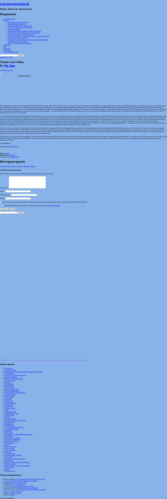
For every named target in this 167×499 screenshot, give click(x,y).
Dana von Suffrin (11, 446)
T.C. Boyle (9, 457)
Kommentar (4, 188)
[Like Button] (1, 72)
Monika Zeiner (10, 422)
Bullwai (6, 491)
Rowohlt (11, 155)
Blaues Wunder (8, 386)
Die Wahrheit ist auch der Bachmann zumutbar (18, 434)
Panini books (10, 467)
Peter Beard (9, 460)
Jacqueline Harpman (12, 429)
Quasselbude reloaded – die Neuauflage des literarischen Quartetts (28, 40)
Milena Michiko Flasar (13, 391)
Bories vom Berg (8, 70)
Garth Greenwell (11, 370)
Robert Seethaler (11, 419)
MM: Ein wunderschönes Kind (13, 379)
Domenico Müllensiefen (13, 439)
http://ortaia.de (14, 146)
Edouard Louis (10, 453)
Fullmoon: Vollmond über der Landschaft (16, 462)
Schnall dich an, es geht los (12, 438)
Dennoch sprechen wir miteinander (14, 392)
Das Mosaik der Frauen (11, 413)
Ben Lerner (9, 432)
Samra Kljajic (10, 373)
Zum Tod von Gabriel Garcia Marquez (19, 43)
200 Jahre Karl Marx (14, 29)
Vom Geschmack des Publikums (17, 41)
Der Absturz (7, 452)
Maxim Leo (9, 405)
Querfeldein (7, 399)
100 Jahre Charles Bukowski (16, 24)
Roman (7, 153)
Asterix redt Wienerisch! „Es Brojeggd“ (20, 26)
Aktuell (6, 20)
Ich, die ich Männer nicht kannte (14, 427)
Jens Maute (9, 398)
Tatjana (19, 493)
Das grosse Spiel (22, 482)
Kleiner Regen (8, 368)
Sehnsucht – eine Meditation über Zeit (34, 489)
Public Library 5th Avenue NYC (18, 38)
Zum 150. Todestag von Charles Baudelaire (21, 34)
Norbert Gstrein (10, 408)
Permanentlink (14, 157)
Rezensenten (8, 50)
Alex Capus (9, 401)
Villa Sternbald (8, 424)
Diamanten (7, 382)
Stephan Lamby (10, 394)
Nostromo (7, 469)
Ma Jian (9, 65)
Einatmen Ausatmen (10, 403)
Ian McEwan (10, 443)
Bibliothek (7, 45)
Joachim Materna (9, 482)
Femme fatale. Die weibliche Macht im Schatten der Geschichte (23, 372)
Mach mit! (7, 48)
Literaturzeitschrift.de (14, 4)
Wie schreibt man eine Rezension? (18, 22)
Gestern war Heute (11, 166)
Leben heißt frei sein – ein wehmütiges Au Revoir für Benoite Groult (29, 36)
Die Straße (7, 417)
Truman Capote (10, 380)
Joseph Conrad (10, 471)
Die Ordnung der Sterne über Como (15, 420)
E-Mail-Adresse (5, 195)
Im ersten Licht (8, 406)
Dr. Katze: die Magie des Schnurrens (22, 486)
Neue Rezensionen (9, 19)
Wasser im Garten (9, 396)
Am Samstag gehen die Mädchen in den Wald (30, 479)
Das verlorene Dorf (17, 491)
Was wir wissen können (11, 441)
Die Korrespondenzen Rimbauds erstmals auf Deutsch (24, 31)
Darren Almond (10, 464)
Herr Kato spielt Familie (11, 389)
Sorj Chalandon (10, 450)
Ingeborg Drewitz (29, 166)
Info (5, 47)
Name (2, 191)
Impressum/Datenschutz (11, 52)
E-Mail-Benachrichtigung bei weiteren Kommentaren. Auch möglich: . (32, 205)
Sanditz (6, 410)
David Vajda (9, 384)
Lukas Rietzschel (11, 412)
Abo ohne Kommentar (53, 205)
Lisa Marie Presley (11, 377)
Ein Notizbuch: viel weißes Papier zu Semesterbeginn (24, 33)
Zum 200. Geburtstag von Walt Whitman (20, 27)
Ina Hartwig (9, 436)
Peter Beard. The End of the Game (14, 459)
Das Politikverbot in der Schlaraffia (27, 488)
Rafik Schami (10, 415)
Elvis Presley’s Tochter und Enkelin (15, 375)
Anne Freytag (10, 387)
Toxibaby (7, 445)
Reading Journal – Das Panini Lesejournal (17, 466)
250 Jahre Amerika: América (12, 455)
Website (2, 198)
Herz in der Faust (9, 448)
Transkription (8, 431)
